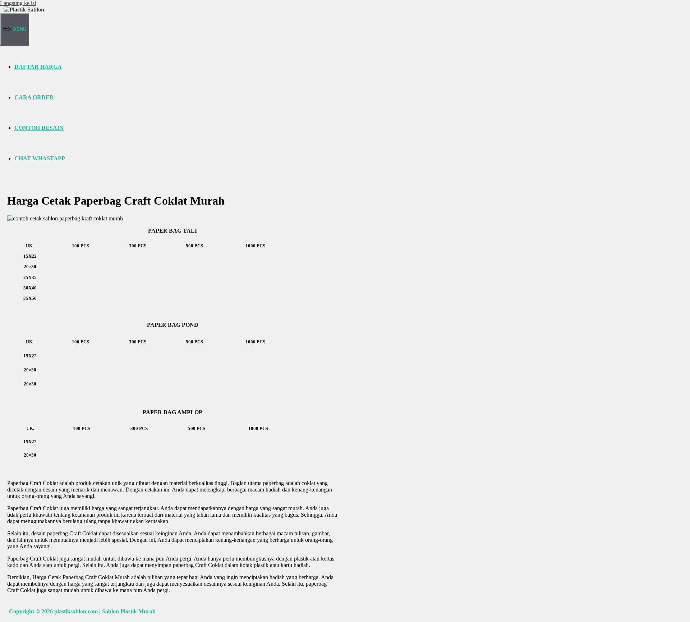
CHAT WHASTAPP (39, 158)
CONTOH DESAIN (39, 128)
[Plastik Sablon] (24, 9)
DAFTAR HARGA (38, 67)
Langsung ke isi (18, 3)
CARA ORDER (34, 97)
